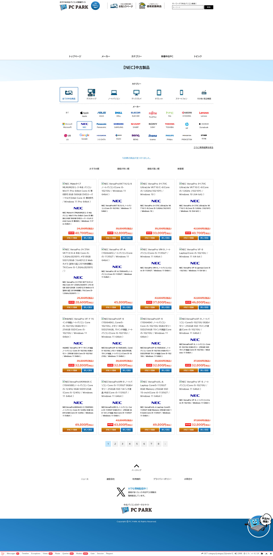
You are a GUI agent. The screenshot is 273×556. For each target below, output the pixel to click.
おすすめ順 (94, 169)
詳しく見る (88, 238)
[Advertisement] (136, 33)
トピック (198, 56)
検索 (208, 7)
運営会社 (111, 479)
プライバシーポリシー (162, 479)
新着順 (181, 169)
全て (67, 112)
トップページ (75, 56)
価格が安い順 (123, 169)
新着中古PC (167, 56)
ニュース (84, 479)
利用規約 (136, 479)
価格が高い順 (153, 169)
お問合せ (188, 479)
